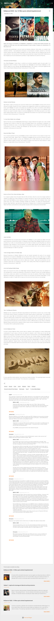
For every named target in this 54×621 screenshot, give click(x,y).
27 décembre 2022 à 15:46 (19, 434)
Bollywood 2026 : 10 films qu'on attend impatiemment (18, 570)
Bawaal (10, 386)
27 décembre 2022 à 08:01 (20, 414)
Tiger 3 (27, 389)
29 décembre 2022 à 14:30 (24, 522)
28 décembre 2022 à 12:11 (19, 478)
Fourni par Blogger (28, 617)
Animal (5, 386)
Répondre (11, 411)
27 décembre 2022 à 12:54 (24, 402)
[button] (49, 11)
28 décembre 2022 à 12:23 (24, 492)
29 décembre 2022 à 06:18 (19, 518)
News (29, 386)
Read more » (47, 581)
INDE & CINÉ (9, 3)
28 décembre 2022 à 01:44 (24, 439)
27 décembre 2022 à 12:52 (24, 421)
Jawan (19, 386)
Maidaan (24, 386)
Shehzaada (21, 389)
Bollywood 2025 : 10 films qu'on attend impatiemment (18, 600)
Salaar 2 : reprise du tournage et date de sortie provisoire (19, 585)
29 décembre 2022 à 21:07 (23, 531)
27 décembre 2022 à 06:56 (17, 394)
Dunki (15, 386)
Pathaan (33, 386)
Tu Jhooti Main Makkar (35, 389)
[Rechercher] (52, 4)
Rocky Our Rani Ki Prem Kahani (11, 389)
